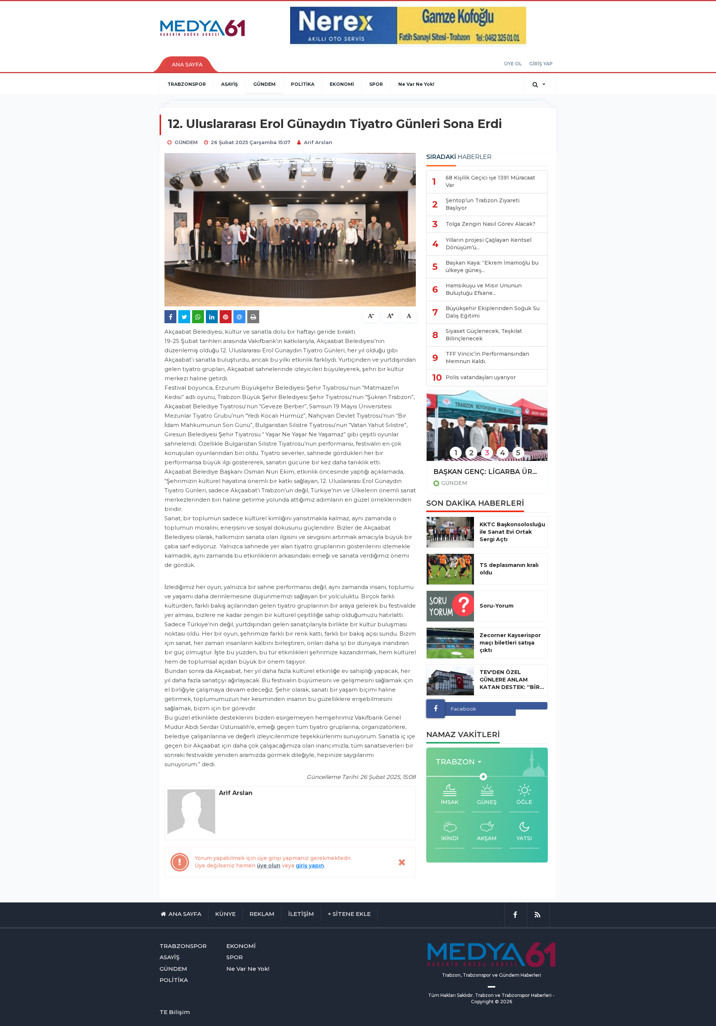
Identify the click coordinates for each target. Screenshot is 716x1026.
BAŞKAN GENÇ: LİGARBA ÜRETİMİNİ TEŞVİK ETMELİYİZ (487, 472)
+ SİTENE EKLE (349, 913)
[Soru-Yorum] (450, 606)
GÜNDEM (264, 84)
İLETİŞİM (301, 913)
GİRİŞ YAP (541, 63)
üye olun (268, 865)
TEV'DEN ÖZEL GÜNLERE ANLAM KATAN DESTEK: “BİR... (512, 679)
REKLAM (261, 913)
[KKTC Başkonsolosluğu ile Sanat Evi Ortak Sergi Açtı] (450, 532)
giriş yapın (310, 865)
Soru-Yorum (497, 605)
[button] (461, 762)
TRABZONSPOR (186, 84)
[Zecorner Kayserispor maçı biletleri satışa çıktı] (450, 643)
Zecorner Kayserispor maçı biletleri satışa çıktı (510, 643)
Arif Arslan (318, 142)
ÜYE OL (513, 63)
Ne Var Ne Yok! (416, 84)
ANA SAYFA (187, 64)
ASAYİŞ (229, 84)
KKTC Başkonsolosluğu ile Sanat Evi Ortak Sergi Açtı (512, 532)
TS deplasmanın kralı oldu (509, 569)
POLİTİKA (302, 84)
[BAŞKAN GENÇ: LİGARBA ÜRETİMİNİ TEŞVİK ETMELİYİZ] (487, 430)
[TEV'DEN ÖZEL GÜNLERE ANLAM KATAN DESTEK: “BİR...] (450, 680)
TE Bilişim (175, 1012)
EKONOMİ (342, 84)
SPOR (376, 84)
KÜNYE (225, 913)
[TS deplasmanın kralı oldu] (450, 569)
